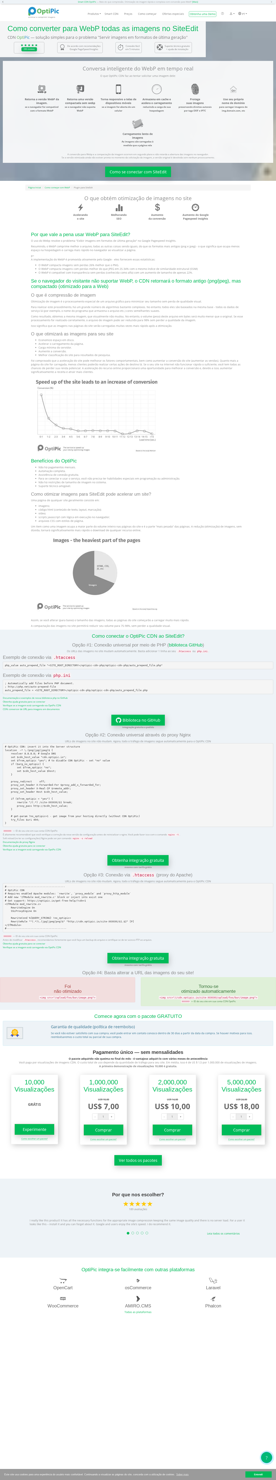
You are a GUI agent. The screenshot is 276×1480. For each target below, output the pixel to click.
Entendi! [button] (258, 1474)
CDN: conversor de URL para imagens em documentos (31, 709)
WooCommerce (63, 1305)
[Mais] (195, 1)
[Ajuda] (222, 14)
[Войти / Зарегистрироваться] (231, 14)
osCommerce (138, 1287)
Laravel (213, 1287)
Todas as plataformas (138, 1312)
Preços (128, 14)
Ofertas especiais (173, 14)
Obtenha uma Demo (202, 14)
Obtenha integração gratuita (138, 860)
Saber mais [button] (182, 1474)
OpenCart (63, 1287)
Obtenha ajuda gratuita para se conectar (24, 701)
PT (243, 14)
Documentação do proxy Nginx (19, 841)
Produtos (93, 14)
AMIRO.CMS (138, 1305)
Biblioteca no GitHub (141, 720)
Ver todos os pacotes (138, 1160)
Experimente (34, 1129)
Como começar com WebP (57, 187)
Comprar (103, 1130)
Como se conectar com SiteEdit (138, 171)
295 (29, 49)
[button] (4, 2)
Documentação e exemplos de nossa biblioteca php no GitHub (35, 697)
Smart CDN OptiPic (87, 1)
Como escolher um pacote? (34, 1138)
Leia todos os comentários (223, 1233)
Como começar (147, 14)
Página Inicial (34, 187)
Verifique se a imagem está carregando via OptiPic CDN (32, 705)
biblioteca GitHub (186, 644)
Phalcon (213, 1305)
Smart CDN (111, 14)
